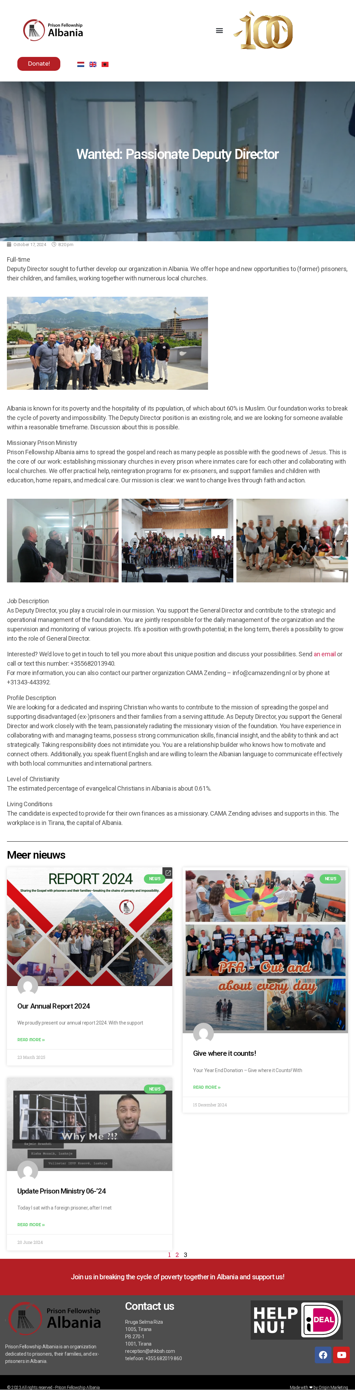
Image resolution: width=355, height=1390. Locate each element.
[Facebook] (323, 1355)
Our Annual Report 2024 (53, 1006)
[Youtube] (341, 1355)
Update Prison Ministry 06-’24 (61, 1191)
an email (325, 654)
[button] (219, 30)
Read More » (31, 1039)
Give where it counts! (224, 1053)
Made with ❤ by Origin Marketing (319, 1387)
